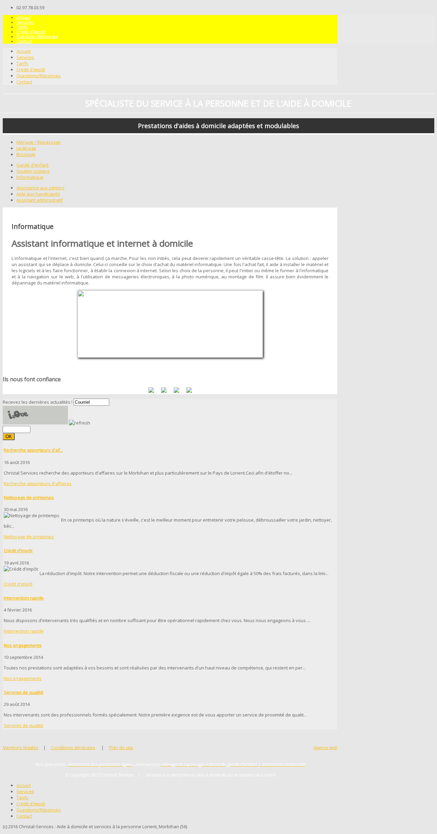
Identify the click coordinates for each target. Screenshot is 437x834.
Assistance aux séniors (40, 188)
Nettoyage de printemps (29, 497)
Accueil (23, 17)
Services (24, 22)
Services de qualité (23, 692)
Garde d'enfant (32, 165)
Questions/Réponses (37, 36)
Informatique (29, 177)
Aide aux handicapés (38, 194)
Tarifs (22, 27)
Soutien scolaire (33, 171)
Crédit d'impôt (30, 31)
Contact (24, 41)
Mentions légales (20, 747)
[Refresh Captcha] (79, 423)
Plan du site (121, 747)
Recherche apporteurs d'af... (33, 450)
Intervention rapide (24, 598)
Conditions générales (73, 747)
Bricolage (26, 154)
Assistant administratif (39, 200)
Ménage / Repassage (38, 142)
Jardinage (26, 148)
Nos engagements (23, 645)
